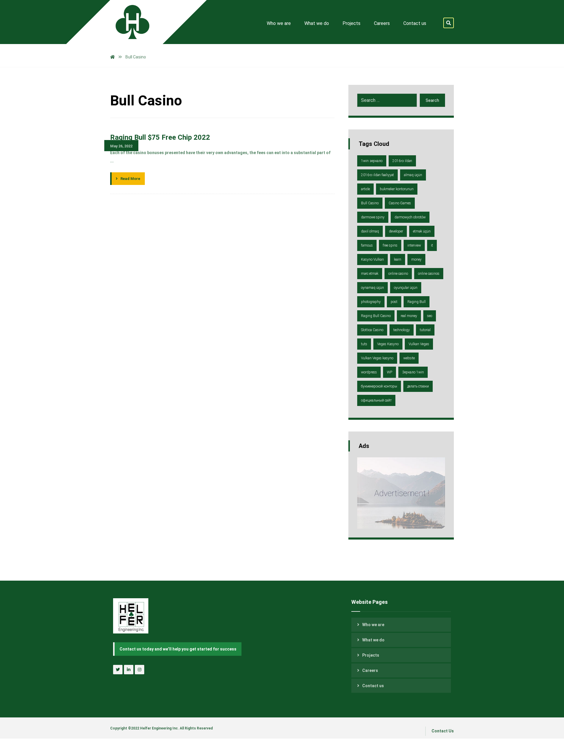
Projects (370, 655)
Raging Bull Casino (376, 316)
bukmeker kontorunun (397, 189)
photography (371, 302)
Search (432, 100)
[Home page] (112, 57)
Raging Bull (416, 302)
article (365, 189)
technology (401, 330)
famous (367, 245)
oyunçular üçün (405, 288)
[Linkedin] (128, 669)
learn (397, 259)
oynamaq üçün (372, 288)
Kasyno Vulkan (372, 259)
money (416, 259)
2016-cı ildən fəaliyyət (377, 175)
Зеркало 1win (413, 372)
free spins (390, 245)
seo (429, 316)
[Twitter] (117, 669)
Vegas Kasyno (388, 344)
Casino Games (400, 203)
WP (389, 372)
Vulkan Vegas (419, 344)
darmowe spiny (373, 217)
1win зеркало (371, 161)
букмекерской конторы (379, 386)
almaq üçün (413, 175)
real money (409, 316)
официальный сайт (376, 400)
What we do (373, 640)
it (432, 245)
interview (414, 245)
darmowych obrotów (410, 217)
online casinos (428, 274)
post (394, 302)
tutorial (425, 330)
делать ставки (418, 386)
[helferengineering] (127, 22)
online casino (398, 274)
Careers (370, 670)
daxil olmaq (370, 231)
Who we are (373, 624)
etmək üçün (422, 231)
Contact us (373, 685)
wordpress (369, 372)
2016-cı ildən (402, 161)
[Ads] (401, 493)
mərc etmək (369, 274)
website (409, 358)
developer (396, 231)
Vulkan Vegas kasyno (377, 358)
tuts (364, 344)
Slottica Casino (372, 330)
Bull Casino (370, 203)
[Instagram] (139, 669)
